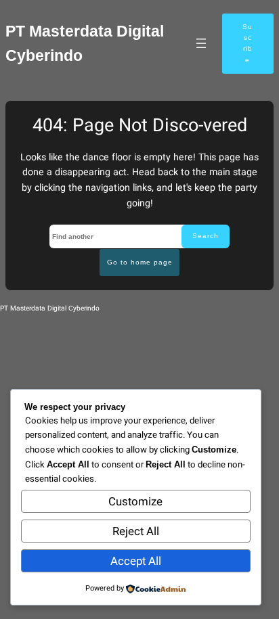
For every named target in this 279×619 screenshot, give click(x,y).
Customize (135, 501)
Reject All (135, 531)
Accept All (135, 561)
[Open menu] (201, 43)
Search (205, 235)
